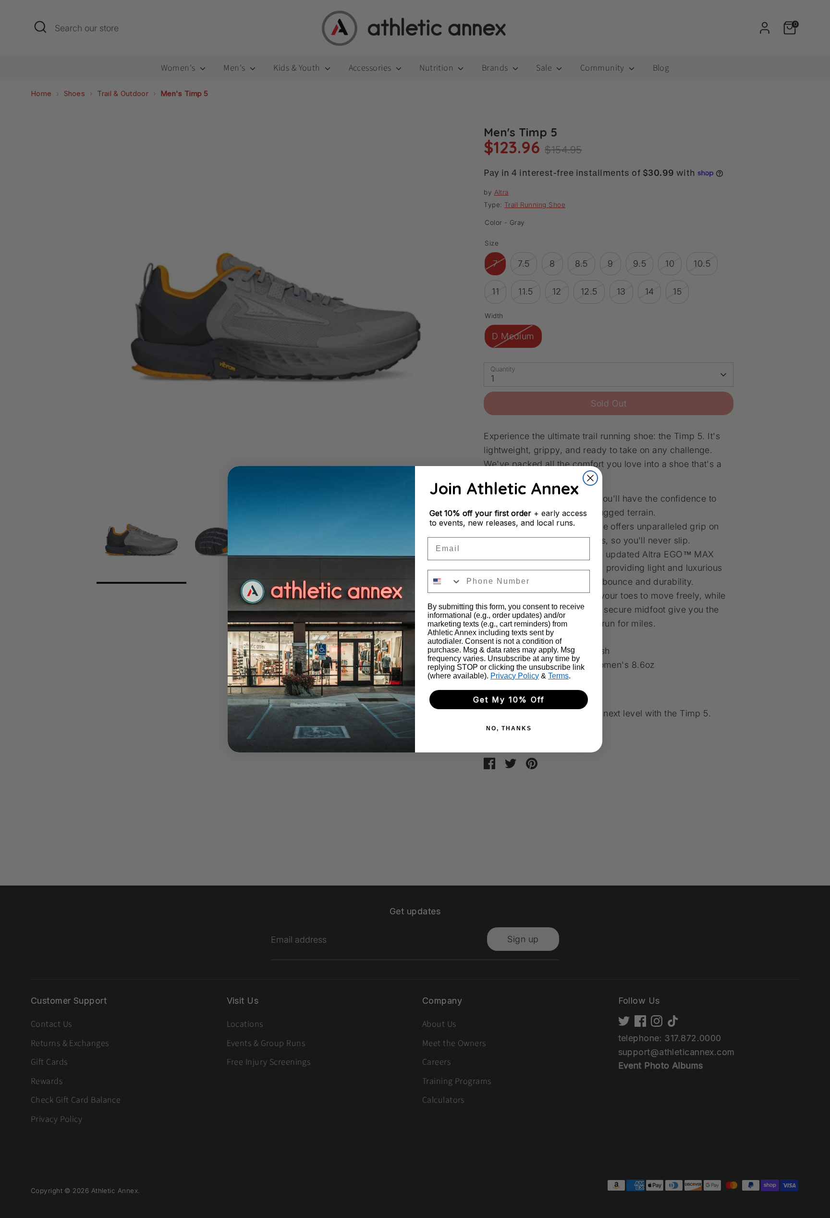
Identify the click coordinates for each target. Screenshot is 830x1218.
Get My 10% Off (509, 699)
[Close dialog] (590, 478)
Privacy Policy (514, 676)
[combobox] (445, 581)
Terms (558, 676)
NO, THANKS (509, 728)
